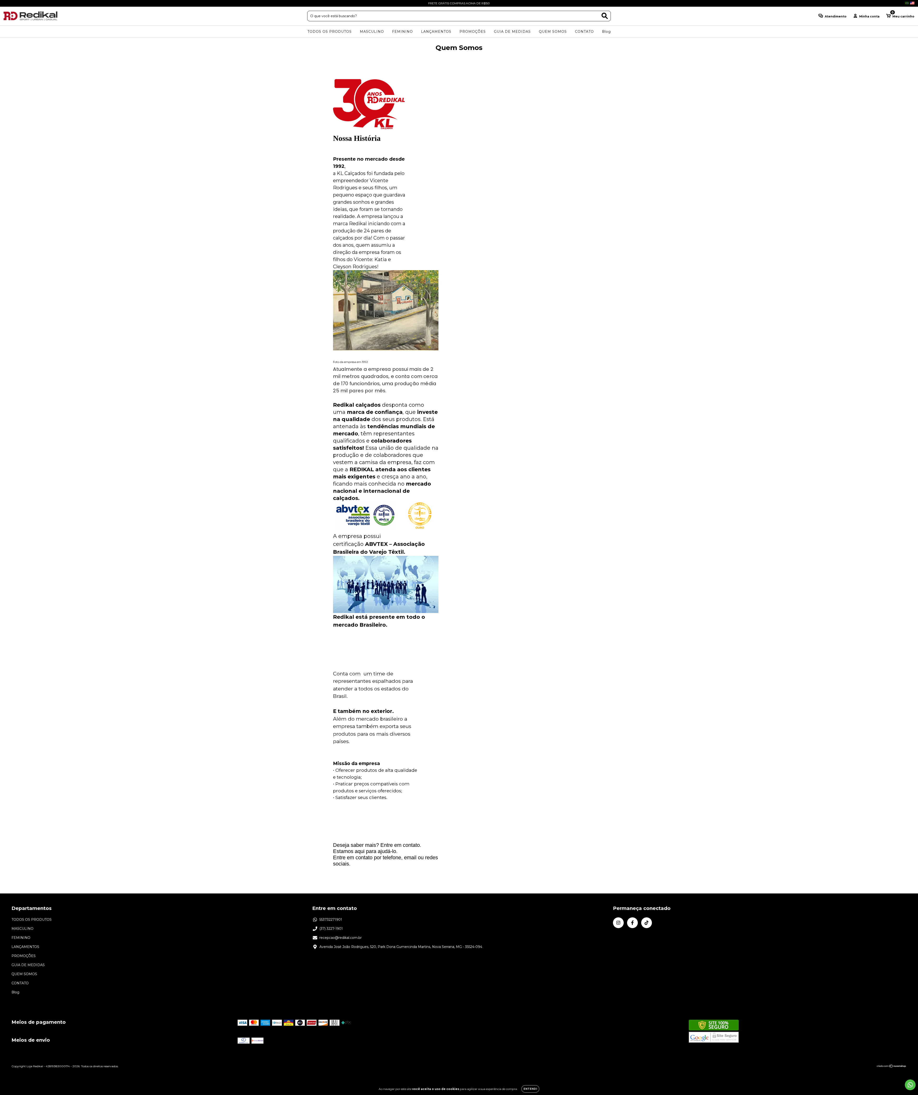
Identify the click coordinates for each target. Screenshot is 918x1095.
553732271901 (330, 919)
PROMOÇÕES (472, 31)
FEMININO (402, 31)
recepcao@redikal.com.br (340, 938)
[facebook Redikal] (14, 3)
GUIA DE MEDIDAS (512, 31)
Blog (606, 31)
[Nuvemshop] (892, 1066)
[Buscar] (604, 16)
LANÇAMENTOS (436, 31)
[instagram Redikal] (7, 3)
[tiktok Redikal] (21, 3)
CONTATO (584, 31)
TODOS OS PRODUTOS (329, 31)
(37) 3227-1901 (331, 928)
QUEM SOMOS (553, 31)
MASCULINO (372, 31)
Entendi (530, 1088)
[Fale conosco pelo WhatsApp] (910, 1084)
